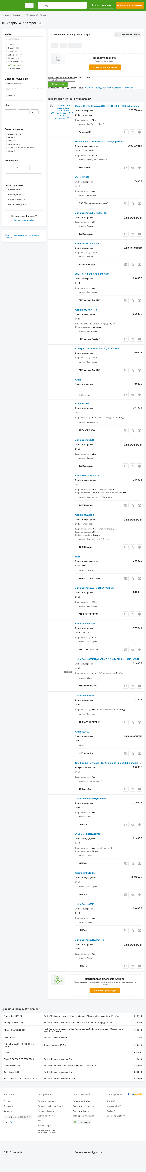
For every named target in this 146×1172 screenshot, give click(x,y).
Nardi (78, 556)
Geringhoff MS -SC (85, 873)
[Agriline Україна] (12, 5)
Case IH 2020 (82, 177)
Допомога (8, 1106)
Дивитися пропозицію (105, 990)
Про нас (7, 1101)
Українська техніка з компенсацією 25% (47, 1131)
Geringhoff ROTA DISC (87, 834)
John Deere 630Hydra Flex (89, 940)
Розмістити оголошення (105, 67)
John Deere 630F (84, 904)
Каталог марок (44, 1125)
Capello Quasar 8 (84, 515)
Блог (40, 1120)
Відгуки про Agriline (47, 1116)
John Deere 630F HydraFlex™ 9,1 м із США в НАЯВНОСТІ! (107, 659)
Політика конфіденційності (50, 1106)
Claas (78, 380)
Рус (11, 1122)
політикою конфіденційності (98, 88)
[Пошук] (40, 5)
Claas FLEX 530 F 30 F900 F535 (92, 274)
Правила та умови (46, 1101)
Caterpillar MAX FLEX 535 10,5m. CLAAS (97, 348)
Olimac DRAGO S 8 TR (87, 475)
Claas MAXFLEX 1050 (87, 243)
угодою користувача (123, 88)
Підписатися (58, 84)
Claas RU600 (82, 732)
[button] (132, 132)
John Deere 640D (84, 440)
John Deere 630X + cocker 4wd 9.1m (94, 588)
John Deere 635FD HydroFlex (91, 213)
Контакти (8, 1111)
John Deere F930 (84, 695)
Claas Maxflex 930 (85, 623)
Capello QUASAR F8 (86, 310)
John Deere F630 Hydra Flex (90, 798)
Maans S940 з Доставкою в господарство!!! (99, 141)
